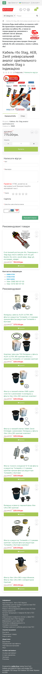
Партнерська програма (10, 645)
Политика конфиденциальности (13, 623)
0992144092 (11, 279)
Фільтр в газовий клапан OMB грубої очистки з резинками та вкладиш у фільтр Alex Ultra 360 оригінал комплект (20, 393)
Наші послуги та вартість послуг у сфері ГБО (18, 617)
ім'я (6, 161)
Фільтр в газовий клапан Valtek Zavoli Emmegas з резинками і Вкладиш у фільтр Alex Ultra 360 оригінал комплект (21, 431)
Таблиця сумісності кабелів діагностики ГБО (18, 627)
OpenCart (27, 666)
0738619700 (11, 277)
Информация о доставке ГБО (12, 621)
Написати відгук (31, 72)
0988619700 (11, 274)
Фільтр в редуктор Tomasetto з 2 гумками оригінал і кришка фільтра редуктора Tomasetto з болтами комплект (21, 542)
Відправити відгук (30, 218)
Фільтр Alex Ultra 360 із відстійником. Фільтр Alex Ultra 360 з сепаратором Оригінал (19, 579)
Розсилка (5, 659)
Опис (23, 116)
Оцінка (7, 193)
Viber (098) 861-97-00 (15, 281)
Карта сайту (6, 636)
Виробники (6, 641)
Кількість (6, 140)
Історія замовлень (8, 655)
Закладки (5, 657)
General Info (10, 116)
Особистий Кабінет (9, 653)
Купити (21, 149)
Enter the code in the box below (14, 204)
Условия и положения (10, 625)
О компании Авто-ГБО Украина (13, 619)
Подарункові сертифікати (11, 643)
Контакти (5, 632)
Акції (4, 647)
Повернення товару (9, 634)
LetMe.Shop (15, 666)
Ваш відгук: (8, 169)
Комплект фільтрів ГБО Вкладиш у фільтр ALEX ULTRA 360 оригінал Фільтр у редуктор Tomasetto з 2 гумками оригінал (21, 356)
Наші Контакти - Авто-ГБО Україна (14, 603)
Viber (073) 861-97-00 (15, 284)
